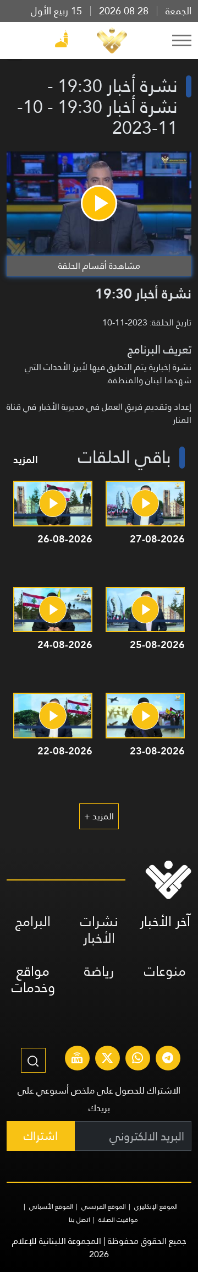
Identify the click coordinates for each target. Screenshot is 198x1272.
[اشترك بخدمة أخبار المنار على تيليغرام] (167, 1059)
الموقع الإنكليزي (156, 1206)
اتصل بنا (79, 1220)
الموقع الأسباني (51, 1206)
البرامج (33, 921)
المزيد (25, 459)
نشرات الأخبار (99, 930)
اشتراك (41, 1135)
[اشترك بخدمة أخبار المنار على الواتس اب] (137, 1059)
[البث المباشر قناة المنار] (77, 1059)
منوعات (165, 971)
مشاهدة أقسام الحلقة (99, 266)
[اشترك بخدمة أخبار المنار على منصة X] (107, 1059)
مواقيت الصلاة (118, 1220)
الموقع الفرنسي (103, 1206)
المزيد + (99, 816)
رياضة (99, 971)
